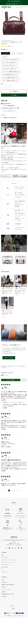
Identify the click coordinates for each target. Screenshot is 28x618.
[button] (4, 46)
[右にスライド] (16, 38)
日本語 (13, 608)
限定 (3, 555)
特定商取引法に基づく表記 (8, 594)
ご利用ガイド (5, 582)
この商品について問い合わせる (10, 117)
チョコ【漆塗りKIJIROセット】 (9, 74)
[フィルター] (22, 380)
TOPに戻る (4, 596)
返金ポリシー (5, 587)
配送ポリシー (5, 591)
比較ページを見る (8, 357)
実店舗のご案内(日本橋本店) (8, 584)
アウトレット (5, 572)
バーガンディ (5, 53)
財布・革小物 (5, 567)
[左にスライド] (11, 38)
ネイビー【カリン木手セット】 (9, 62)
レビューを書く (10, 380)
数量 (2, 83)
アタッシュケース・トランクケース (9, 560)
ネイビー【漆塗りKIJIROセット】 (10, 80)
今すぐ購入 (14, 95)
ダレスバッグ (5, 557)
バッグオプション (6, 564)
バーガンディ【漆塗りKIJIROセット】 (11, 71)
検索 (3, 579)
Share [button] (4, 115)
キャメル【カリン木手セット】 (9, 68)
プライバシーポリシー (7, 589)
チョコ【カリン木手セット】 (9, 65)
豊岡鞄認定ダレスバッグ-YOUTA (12, 615)
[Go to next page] (21, 490)
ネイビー (14, 53)
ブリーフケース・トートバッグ (8, 562)
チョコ (20, 53)
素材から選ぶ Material (8, 366)
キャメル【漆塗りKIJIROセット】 (10, 77)
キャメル (4, 56)
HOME (2, 366)
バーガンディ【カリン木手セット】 (10, 59)
